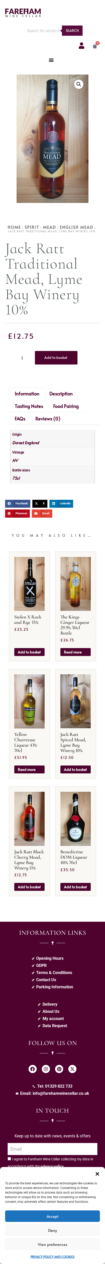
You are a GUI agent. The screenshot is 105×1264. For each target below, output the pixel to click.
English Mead (76, 227)
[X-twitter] (72, 1069)
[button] (97, 1173)
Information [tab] (27, 393)
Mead (49, 227)
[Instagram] (46, 1069)
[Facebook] (33, 1069)
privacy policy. (52, 1166)
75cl (15, 478)
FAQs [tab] (20, 418)
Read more (73, 652)
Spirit (32, 227)
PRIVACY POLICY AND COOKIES (52, 1257)
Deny (52, 1230)
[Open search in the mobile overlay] (53, 31)
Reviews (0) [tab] (47, 418)
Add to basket (55, 357)
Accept (52, 1216)
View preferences (52, 1244)
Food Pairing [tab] (66, 406)
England (32, 442)
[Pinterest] (59, 1069)
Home (14, 227)
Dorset (17, 442)
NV (15, 460)
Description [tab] (61, 393)
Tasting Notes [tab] (29, 406)
